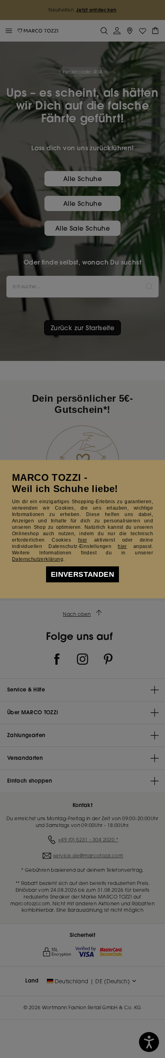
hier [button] (122, 546)
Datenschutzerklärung (37, 559)
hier (82, 540)
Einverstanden (82, 574)
